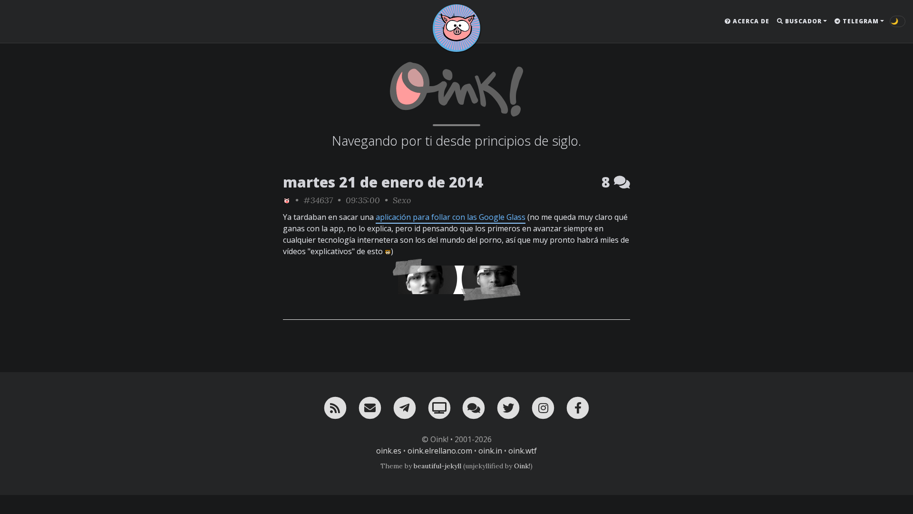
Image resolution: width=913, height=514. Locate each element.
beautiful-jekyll (437, 466)
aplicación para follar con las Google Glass (450, 217)
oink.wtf (522, 450)
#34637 (318, 200)
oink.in (490, 450)
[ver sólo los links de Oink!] (287, 200)
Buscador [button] (802, 21)
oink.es (388, 450)
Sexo (402, 200)
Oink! (522, 466)
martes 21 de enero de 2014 (383, 182)
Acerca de (750, 21)
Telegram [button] (860, 21)
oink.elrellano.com (440, 450)
